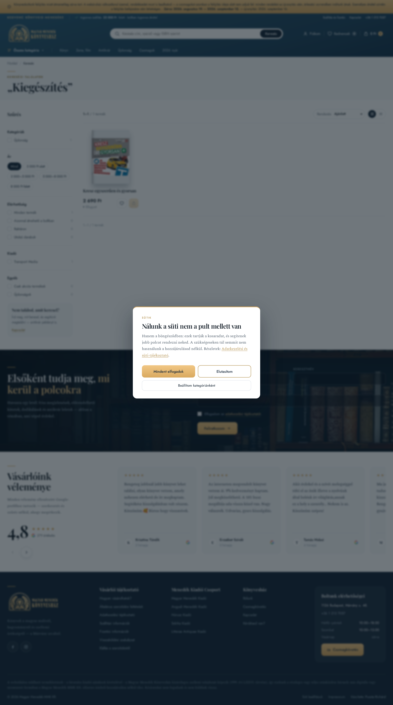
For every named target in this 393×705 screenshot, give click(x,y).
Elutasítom (225, 371)
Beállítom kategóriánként (196, 385)
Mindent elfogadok (169, 371)
